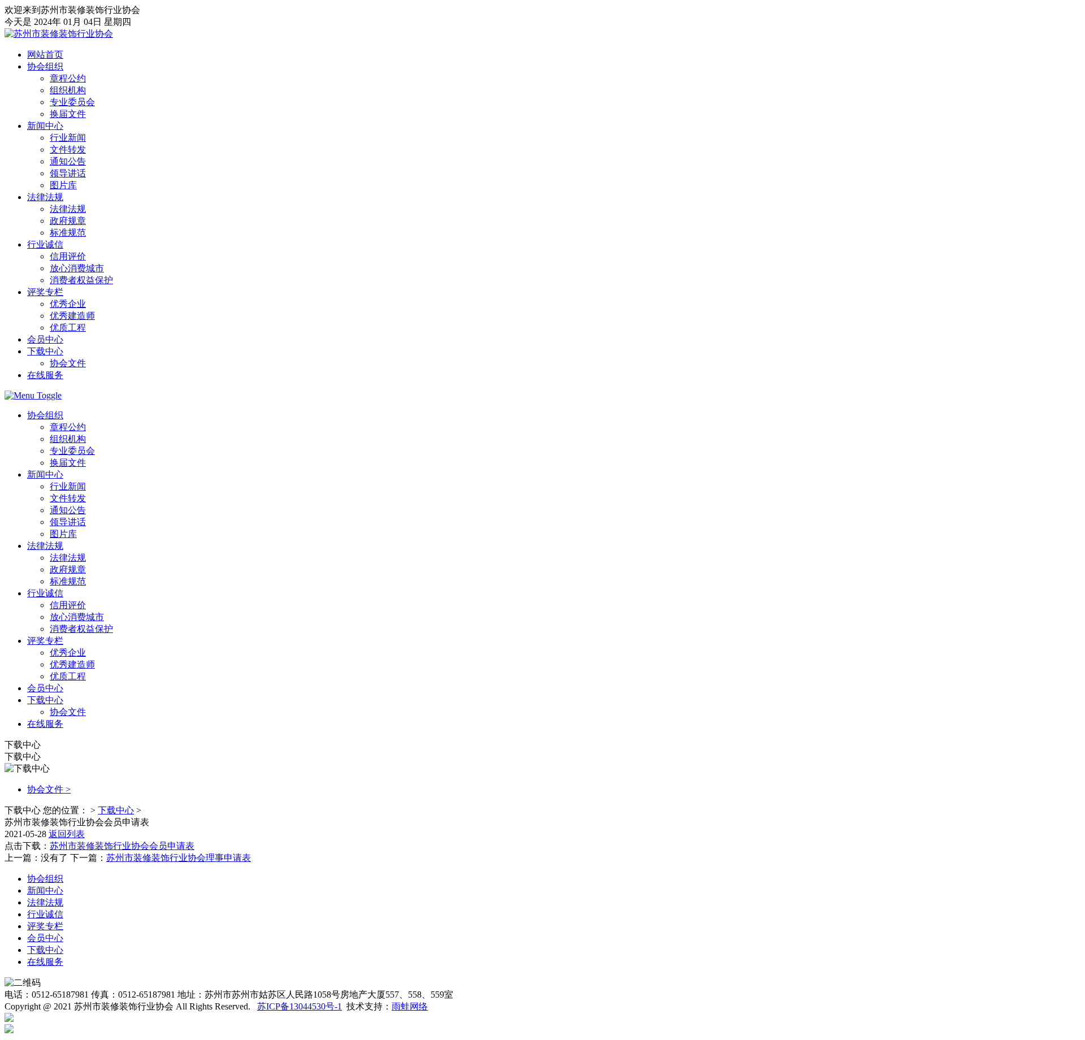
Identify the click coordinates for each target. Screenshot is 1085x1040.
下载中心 (45, 351)
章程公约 (68, 78)
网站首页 (45, 54)
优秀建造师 (72, 315)
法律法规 (45, 197)
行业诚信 (45, 244)
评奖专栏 (45, 292)
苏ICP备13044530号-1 (299, 1006)
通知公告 (68, 161)
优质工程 (68, 327)
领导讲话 (68, 173)
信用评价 (68, 256)
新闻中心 (45, 126)
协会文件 (68, 363)
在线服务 (45, 375)
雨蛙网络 (410, 1006)
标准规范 (68, 232)
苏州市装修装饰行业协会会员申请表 (122, 846)
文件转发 (68, 149)
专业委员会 (72, 102)
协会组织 (45, 66)
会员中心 (45, 339)
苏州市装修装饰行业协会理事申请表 (178, 858)
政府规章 (68, 221)
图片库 (63, 185)
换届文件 (68, 114)
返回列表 (67, 834)
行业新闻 (68, 137)
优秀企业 (68, 304)
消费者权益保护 (81, 280)
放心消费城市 (77, 268)
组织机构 (68, 90)
